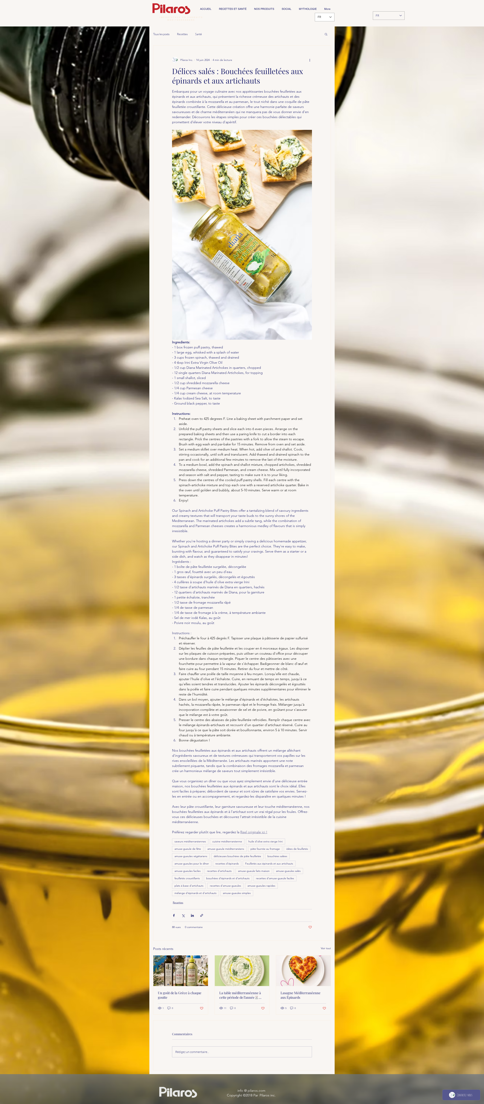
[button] (326, 34)
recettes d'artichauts (219, 871)
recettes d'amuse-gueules (225, 885)
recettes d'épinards (227, 863)
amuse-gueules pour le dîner (192, 863)
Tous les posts (161, 34)
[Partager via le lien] (201, 915)
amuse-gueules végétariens (191, 856)
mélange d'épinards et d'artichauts (195, 893)
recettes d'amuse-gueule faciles (275, 878)
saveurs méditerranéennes (190, 841)
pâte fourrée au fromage (265, 848)
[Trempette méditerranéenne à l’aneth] (242, 970)
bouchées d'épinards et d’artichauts (228, 878)
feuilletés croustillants (187, 878)
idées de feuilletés (297, 848)
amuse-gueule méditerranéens (225, 848)
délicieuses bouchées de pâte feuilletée (237, 856)
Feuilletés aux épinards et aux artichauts (269, 863)
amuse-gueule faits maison (254, 871)
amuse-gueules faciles (188, 871)
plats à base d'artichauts (189, 885)
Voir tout (326, 948)
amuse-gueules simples (237, 893)
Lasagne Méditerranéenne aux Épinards (300, 995)
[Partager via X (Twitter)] (183, 915)
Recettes (182, 34)
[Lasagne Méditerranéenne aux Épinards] (303, 970)
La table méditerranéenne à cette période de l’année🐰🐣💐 (241, 995)
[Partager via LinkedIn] (192, 915)
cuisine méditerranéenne (227, 841)
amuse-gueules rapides (261, 885)
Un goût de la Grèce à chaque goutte (179, 995)
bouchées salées (277, 856)
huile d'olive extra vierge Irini (265, 841)
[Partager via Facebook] (174, 915)
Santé (198, 34)
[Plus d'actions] (309, 60)
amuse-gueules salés (288, 871)
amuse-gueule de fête (188, 848)
